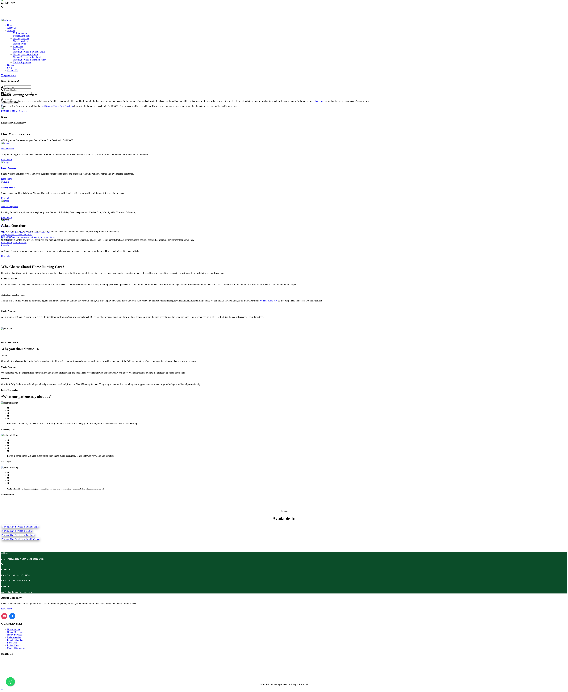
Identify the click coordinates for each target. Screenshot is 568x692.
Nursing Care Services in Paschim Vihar (20, 539)
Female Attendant (21, 35)
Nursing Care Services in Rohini (17, 531)
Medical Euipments (16, 648)
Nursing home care (268, 300)
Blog (9, 67)
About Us (11, 27)
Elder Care (18, 46)
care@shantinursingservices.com (16, 592)
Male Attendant (20, 33)
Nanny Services (20, 41)
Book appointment (10, 102)
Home (10, 25)
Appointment (9, 75)
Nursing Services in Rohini (25, 54)
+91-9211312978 (9, 6)
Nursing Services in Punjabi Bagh (29, 51)
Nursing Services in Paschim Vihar (29, 59)
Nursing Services (21, 38)
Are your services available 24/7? (16, 234)
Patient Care (18, 49)
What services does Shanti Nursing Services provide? (25, 232)
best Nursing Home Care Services (57, 106)
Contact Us (12, 70)
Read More (6, 159)
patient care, (318, 101)
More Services (19, 111)
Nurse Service (19, 43)
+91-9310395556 (9, 9)
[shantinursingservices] (6, 20)
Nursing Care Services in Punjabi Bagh (20, 526)
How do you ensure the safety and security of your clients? (28, 237)
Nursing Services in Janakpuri (27, 57)
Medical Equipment (22, 62)
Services (11, 30)
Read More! (6, 111)
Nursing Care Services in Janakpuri (18, 535)
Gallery (10, 65)
